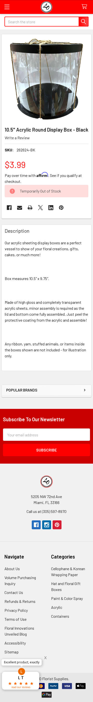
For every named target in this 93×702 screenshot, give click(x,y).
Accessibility (15, 643)
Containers (60, 616)
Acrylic (56, 607)
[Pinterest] (57, 524)
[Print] (30, 207)
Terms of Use (15, 619)
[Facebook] (9, 207)
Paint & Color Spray (67, 598)
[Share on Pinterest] (61, 207)
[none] (46, 79)
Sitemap (11, 651)
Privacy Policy (16, 610)
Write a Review (17, 137)
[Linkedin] (50, 207)
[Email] (19, 207)
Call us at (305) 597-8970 (46, 511)
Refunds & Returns (19, 601)
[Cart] (85, 6)
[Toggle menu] (7, 7)
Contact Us (13, 592)
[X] (40, 207)
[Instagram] (46, 524)
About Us (12, 568)
